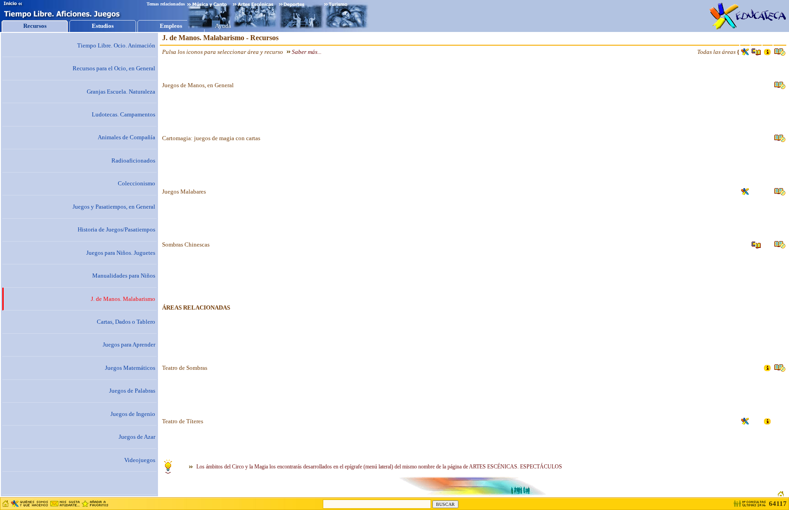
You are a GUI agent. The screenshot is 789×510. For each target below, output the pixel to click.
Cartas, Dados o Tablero (126, 321)
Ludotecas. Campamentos (123, 114)
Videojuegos (139, 460)
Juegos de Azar (137, 436)
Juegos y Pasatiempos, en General (114, 206)
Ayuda (223, 25)
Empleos (171, 25)
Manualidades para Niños (123, 275)
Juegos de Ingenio (132, 413)
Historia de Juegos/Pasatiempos (116, 229)
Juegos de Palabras (132, 390)
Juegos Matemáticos (130, 367)
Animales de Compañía (126, 137)
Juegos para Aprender (129, 344)
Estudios (103, 25)
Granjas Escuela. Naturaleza (121, 91)
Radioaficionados (133, 160)
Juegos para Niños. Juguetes (120, 252)
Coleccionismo (136, 183)
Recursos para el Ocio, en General (114, 68)
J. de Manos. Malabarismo (123, 298)
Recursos (35, 25)
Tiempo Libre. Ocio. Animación (116, 45)
